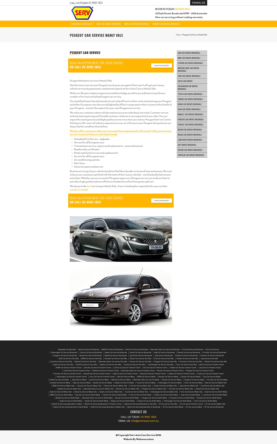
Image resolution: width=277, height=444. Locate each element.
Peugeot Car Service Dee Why (165, 362)
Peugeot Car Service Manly (194, 380)
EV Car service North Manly (173, 407)
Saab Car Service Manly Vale (61, 392)
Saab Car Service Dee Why (63, 365)
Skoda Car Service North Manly (96, 401)
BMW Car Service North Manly (61, 395)
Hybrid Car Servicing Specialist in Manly (67, 404)
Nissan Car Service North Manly (127, 398)
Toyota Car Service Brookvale (190, 94)
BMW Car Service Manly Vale (64, 386)
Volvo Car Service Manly (193, 383)
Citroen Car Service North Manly (115, 395)
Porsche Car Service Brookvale (191, 119)
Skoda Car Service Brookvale (190, 104)
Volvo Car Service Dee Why (186, 365)
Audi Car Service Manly (126, 377)
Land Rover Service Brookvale (190, 139)
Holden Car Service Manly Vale (165, 386)
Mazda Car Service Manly (121, 380)
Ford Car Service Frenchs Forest (155, 368)
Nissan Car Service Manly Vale (127, 389)
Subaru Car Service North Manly (123, 401)
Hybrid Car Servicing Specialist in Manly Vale (108, 407)
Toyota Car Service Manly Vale (136, 392)
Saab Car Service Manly (82, 383)
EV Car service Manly (194, 407)
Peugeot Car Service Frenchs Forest (199, 371)
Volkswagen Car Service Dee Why (161, 365)
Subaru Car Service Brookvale (190, 99)
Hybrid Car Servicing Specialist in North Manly (70, 407)
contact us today (78, 189)
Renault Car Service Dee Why (216, 362)
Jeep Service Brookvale (187, 144)
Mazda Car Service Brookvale (190, 134)
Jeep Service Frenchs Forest (210, 368)
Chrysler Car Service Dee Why (115, 359)
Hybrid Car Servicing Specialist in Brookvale (143, 407)
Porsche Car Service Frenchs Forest (67, 374)
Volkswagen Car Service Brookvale (188, 87)
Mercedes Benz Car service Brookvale (188, 69)
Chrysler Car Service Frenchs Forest (97, 368)
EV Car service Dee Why (168, 404)
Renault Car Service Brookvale (190, 114)
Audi (89, 186)
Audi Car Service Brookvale (109, 23)
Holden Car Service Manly (59, 380)
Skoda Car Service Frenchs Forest (153, 374)
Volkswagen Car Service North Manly (178, 401)
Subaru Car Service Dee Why (110, 365)
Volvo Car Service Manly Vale (191, 392)
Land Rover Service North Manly (215, 395)
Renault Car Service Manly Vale (207, 389)
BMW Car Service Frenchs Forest (68, 368)
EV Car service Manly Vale (215, 404)
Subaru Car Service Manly (124, 383)
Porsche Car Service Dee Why (191, 362)
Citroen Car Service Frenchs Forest (127, 368)
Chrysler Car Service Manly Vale (89, 386)
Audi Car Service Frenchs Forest (211, 365)
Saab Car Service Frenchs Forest (125, 374)
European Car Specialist (82, 23)
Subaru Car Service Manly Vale (110, 392)
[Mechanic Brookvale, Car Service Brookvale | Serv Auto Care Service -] (82, 13)
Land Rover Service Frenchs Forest (77, 371)
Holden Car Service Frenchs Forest (183, 368)
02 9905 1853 (96, 3)
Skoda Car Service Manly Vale (85, 392)
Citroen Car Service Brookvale (166, 23)
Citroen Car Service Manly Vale (115, 386)
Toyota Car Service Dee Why (134, 365)
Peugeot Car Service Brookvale (190, 124)
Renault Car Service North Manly (209, 398)
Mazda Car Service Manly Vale (69, 389)
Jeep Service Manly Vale (189, 386)
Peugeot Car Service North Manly (154, 398)
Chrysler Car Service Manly (168, 377)
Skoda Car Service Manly (102, 383)
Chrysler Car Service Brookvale (191, 155)
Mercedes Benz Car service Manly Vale (99, 389)
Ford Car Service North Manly (140, 395)
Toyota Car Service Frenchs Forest (210, 374)
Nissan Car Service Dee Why (140, 362)
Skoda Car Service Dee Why (86, 365)
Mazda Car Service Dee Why (85, 362)
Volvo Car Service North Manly (205, 401)
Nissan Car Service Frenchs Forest (170, 371)
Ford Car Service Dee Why (164, 359)
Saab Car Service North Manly (71, 401)
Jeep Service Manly (79, 380)
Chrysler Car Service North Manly (87, 395)
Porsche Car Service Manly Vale (181, 389)
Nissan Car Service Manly (171, 380)
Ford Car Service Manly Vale (140, 386)
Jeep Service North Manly (190, 395)
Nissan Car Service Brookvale (190, 129)
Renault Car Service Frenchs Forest (97, 374)
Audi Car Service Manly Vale (215, 383)
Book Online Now (161, 66)
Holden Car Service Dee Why (187, 359)
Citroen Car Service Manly (191, 377)
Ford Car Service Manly (212, 377)
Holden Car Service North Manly (166, 395)
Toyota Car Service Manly (146, 383)
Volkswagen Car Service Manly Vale (164, 392)
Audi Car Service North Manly (216, 392)
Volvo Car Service (185, 81)
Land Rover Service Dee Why (61, 362)
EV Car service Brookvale (214, 407)
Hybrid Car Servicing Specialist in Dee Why (140, 404)
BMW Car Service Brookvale (136, 23)
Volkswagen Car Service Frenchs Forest (71, 377)
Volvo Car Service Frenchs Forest (102, 377)
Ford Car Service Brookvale (189, 76)
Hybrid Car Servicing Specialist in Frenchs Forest (103, 404)
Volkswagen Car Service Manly (170, 383)
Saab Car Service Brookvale (189, 109)
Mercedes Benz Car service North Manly (97, 398)
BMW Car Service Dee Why (91, 359)
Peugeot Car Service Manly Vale (154, 389)
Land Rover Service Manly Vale (212, 386)
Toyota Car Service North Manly (149, 401)
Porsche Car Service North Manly (182, 398)
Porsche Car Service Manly (217, 380)
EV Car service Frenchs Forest (191, 404)
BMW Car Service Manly (146, 377)
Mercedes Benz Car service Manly (146, 380)
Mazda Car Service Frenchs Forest (106, 371)
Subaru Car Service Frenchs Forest (182, 374)
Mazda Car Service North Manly (68, 398)
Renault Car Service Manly (60, 383)
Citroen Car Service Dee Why (140, 359)
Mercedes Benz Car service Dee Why (113, 362)
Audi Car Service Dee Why (69, 359)
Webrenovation (145, 439)
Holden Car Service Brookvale (190, 150)
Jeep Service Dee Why (209, 359)
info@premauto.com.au (145, 420)
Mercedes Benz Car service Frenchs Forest (138, 371)
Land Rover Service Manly (99, 380)
